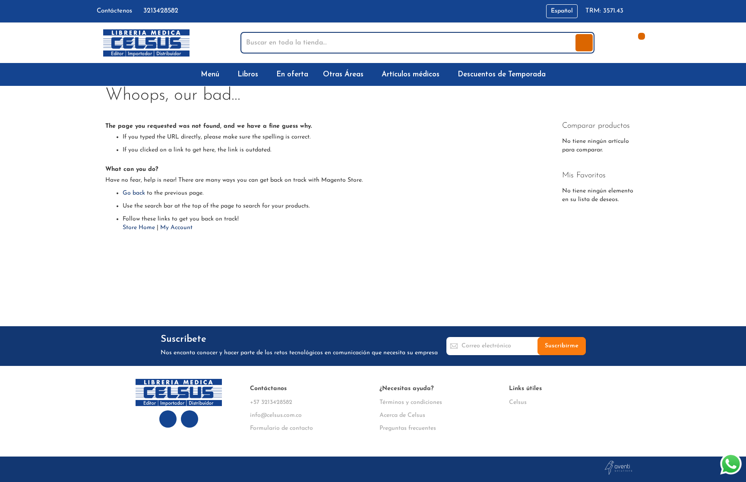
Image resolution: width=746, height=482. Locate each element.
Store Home (139, 227)
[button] (562, 11)
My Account (176, 227)
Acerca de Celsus (402, 415)
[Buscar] (584, 42)
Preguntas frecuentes (407, 428)
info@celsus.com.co (276, 415)
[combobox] (408, 43)
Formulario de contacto (281, 428)
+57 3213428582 (271, 402)
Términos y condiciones (410, 402)
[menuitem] (212, 74)
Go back (134, 193)
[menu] (373, 74)
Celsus (518, 402)
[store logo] (146, 43)
